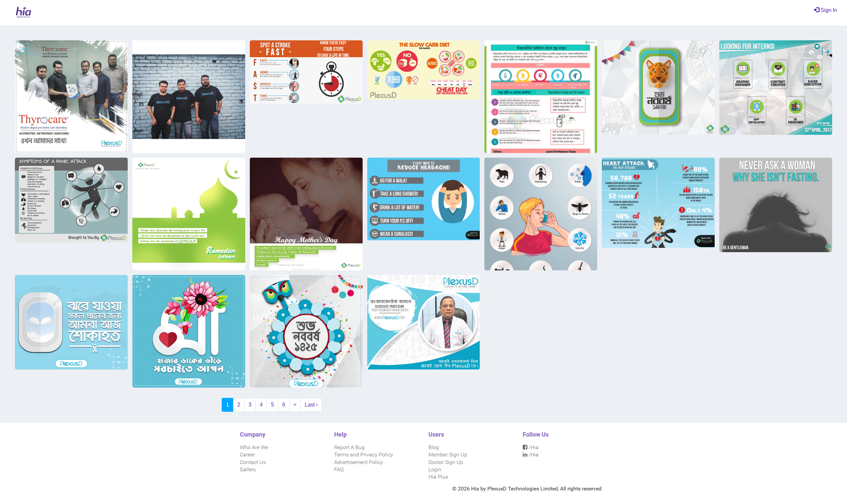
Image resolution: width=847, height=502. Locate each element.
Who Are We (254, 447)
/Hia (533, 447)
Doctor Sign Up (445, 462)
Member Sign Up (447, 454)
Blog (433, 447)
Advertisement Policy (358, 462)
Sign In (828, 10)
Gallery (248, 469)
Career (247, 454)
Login (434, 469)
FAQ (339, 469)
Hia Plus (438, 477)
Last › (311, 404)
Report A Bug (349, 447)
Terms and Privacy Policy (363, 454)
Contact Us (253, 462)
